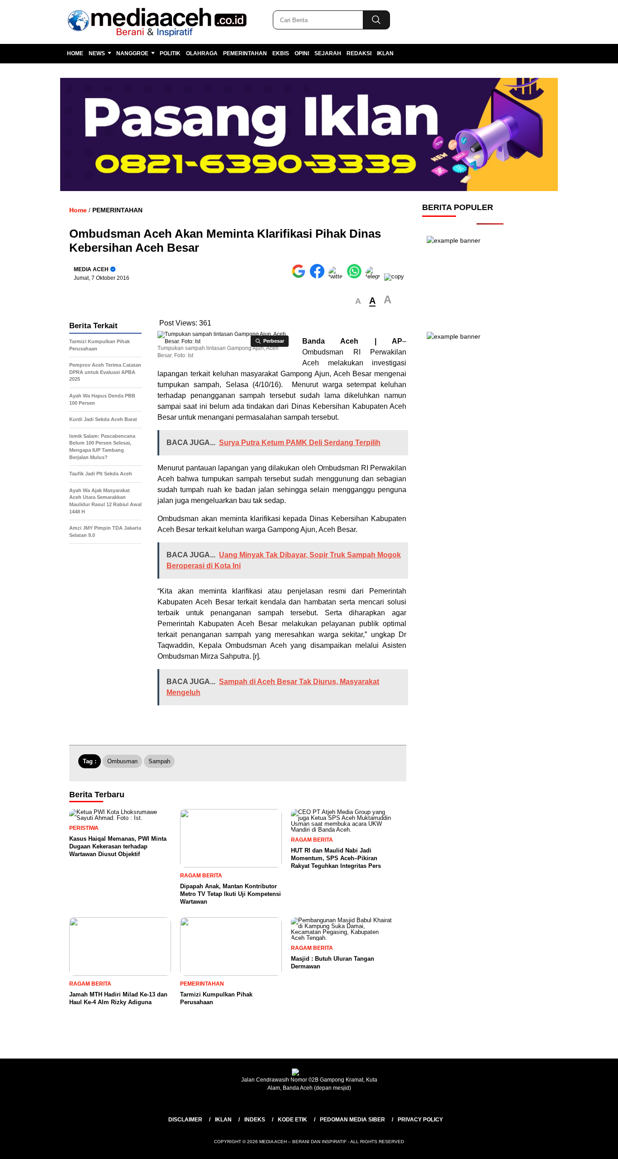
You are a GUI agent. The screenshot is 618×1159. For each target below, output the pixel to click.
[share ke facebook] (319, 276)
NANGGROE (132, 53)
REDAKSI (359, 53)
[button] (358, 301)
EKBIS (280, 53)
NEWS (97, 53)
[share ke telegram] (375, 276)
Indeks (254, 1119)
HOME (75, 53)
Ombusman (122, 761)
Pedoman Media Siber (352, 1119)
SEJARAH (327, 53)
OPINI (302, 53)
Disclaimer (185, 1119)
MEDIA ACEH (91, 269)
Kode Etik (292, 1119)
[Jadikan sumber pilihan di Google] (300, 276)
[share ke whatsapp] (356, 276)
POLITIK (170, 53)
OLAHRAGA (202, 53)
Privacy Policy (420, 1119)
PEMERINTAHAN (245, 53)
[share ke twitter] (337, 276)
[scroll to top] (592, 1144)
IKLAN (385, 53)
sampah (159, 761)
